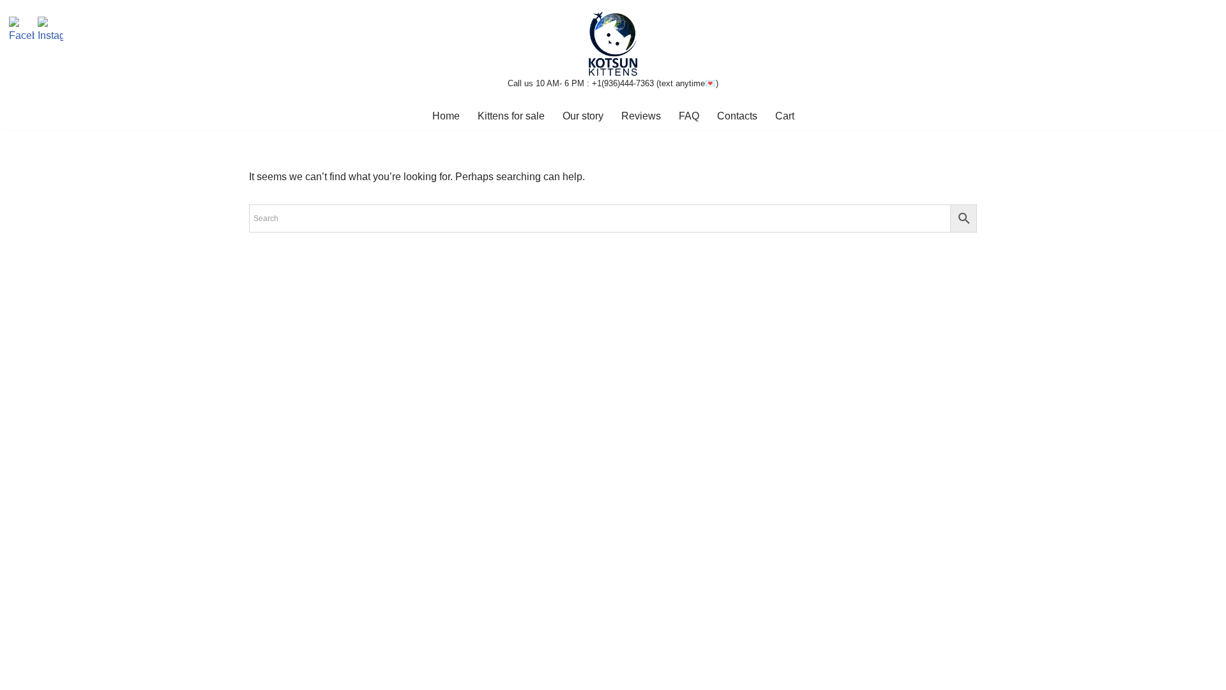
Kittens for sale (511, 116)
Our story (583, 116)
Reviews (641, 116)
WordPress (363, 673)
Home (446, 116)
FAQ (689, 116)
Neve (261, 673)
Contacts (737, 116)
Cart (784, 116)
